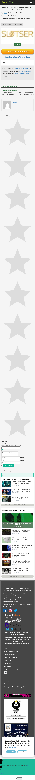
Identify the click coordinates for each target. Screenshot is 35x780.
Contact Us (7, 666)
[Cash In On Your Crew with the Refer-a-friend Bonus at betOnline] (6, 491)
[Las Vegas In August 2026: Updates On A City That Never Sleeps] (6, 532)
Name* (22, 457)
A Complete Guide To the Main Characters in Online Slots (21, 538)
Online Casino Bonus (22, 68)
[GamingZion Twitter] (15, 610)
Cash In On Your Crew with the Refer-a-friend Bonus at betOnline (20, 490)
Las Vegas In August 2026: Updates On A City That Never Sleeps (21, 531)
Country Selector (9, 681)
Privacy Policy (8, 660)
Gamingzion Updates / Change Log (15, 687)
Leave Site (22, 752)
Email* (22, 460)
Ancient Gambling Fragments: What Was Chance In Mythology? (22, 554)
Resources (7, 689)
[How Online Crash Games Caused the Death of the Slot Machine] (6, 563)
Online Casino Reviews (21, 74)
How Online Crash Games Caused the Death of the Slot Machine (22, 562)
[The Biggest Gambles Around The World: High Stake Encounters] (6, 547)
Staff (5, 13)
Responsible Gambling (11, 669)
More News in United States (17, 576)
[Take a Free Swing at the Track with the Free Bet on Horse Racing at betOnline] (6, 499)
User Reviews (18, 24)
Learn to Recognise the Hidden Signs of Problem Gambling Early (20, 569)
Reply (2, 774)
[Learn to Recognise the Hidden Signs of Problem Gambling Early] (6, 570)
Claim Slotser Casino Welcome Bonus (17, 57)
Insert (19, 779)
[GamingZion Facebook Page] (5, 610)
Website (22, 463)
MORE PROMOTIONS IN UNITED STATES (17, 505)
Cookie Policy (8, 663)
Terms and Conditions (10, 657)
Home (3, 10)
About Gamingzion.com (11, 651)
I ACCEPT (11, 752)
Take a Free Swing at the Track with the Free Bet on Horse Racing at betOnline (20, 498)
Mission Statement (9, 654)
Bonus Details (7, 24)
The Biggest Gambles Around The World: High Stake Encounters (22, 546)
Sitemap (6, 684)
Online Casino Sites (25, 71)
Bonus (9, 10)
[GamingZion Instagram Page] (10, 610)
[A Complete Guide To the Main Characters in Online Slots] (6, 540)
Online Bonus (29, 81)
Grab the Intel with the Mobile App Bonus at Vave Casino (21, 482)
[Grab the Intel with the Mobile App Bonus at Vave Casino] (6, 484)
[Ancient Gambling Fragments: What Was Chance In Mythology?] (6, 555)
